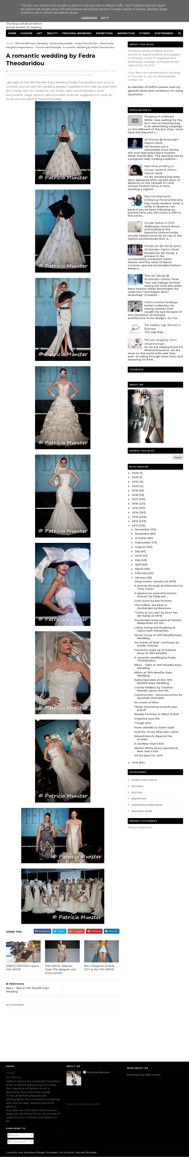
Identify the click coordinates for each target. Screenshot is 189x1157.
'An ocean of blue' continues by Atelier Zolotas (156, 644)
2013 (135, 517)
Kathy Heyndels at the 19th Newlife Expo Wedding (153, 681)
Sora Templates (26, 1152)
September (143, 542)
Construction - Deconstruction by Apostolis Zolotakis (158, 696)
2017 (135, 499)
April (138, 564)
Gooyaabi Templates (86, 1152)
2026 (136, 473)
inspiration (138, 798)
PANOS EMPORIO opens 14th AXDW (22, 967)
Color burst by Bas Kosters (153, 600)
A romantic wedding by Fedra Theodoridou (155, 659)
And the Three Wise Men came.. (157, 732)
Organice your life (147, 718)
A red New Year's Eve (149, 743)
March (139, 569)
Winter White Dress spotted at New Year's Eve (156, 749)
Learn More (89, 18)
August (140, 547)
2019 (135, 490)
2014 (135, 512)
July (138, 551)
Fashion (26, 33)
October (141, 538)
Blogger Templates (47, 1152)
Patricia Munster (98, 1072)
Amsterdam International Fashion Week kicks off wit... (158, 622)
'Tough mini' (143, 723)
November (142, 533)
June (138, 555)
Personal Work (141, 811)
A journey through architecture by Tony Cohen (158, 587)
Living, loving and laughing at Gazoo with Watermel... (154, 629)
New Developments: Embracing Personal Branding (163, 198)
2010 (135, 762)
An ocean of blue (146, 702)
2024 (136, 481)
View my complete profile (83, 1104)
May (138, 560)
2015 (135, 508)
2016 (135, 503)
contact (133, 80)
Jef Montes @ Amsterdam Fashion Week (161, 141)
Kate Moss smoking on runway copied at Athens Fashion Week (160, 169)
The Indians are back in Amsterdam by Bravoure (152, 606)
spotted (136, 792)
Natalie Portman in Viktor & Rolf (156, 714)
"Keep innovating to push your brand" (155, 708)
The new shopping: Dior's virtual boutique (160, 341)
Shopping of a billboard (159, 116)
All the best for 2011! (148, 755)
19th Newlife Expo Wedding (31, 43)
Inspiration (126, 33)
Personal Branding (76, 33)
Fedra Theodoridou (86, 43)
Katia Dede (107, 43)
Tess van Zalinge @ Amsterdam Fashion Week (161, 277)
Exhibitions (104, 33)
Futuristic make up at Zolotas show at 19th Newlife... (155, 651)
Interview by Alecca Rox (144, 1074)
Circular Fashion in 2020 (159, 223)
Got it (105, 18)
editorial (137, 786)
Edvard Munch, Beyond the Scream (153, 738)
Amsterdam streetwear (147, 804)
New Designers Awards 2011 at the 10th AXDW (99, 967)
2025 (135, 477)
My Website (13, 1077)
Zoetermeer (163, 33)
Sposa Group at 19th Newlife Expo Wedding (158, 636)
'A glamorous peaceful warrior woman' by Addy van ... (155, 595)
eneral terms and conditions (149, 90)
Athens (144, 33)
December (143, 529)
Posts (14, 1135)
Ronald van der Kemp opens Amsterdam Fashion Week (162, 247)
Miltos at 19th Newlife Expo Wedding (153, 674)
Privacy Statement (140, 827)
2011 (135, 525)
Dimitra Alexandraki (61, 43)
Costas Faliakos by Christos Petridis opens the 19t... (153, 689)
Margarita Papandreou (19, 47)
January (141, 577)
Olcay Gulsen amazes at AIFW (155, 581)
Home (12, 33)
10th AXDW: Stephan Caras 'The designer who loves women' (60, 969)
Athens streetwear (144, 780)
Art (39, 33)
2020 (136, 486)
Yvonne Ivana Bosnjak (48, 47)
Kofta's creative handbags (161, 302)
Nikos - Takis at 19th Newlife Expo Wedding (158, 666)
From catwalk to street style (154, 727)
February (141, 573)
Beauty (52, 33)
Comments (18, 1141)
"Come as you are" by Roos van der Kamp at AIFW (156, 614)
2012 (135, 521)
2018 (135, 495)
